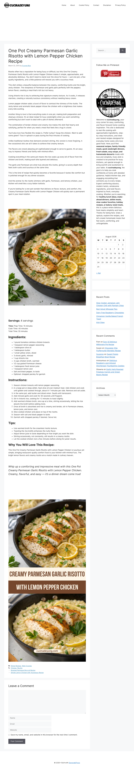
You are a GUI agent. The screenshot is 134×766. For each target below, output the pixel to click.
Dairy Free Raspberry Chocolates (110, 313)
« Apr (98, 273)
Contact (96, 5)
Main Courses (27, 666)
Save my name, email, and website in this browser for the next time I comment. (44, 735)
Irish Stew (100, 322)
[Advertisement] (67, 26)
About (72, 5)
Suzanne (100, 354)
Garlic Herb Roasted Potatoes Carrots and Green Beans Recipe (109, 372)
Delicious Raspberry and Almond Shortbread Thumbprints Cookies (110, 363)
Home (64, 5)
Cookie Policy (84, 5)
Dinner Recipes (16, 666)
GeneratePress (74, 763)
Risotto (19, 668)
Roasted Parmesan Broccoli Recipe (23, 670)
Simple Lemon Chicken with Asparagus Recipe (27, 672)
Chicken (14, 668)
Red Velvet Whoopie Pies (106, 309)
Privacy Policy (120, 5)
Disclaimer (107, 5)
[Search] (123, 50)
